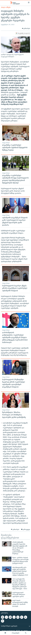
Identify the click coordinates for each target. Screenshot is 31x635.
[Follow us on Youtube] (10, 617)
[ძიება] (25, 633)
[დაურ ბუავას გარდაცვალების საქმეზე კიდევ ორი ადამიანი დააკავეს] (6, 602)
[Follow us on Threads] (21, 617)
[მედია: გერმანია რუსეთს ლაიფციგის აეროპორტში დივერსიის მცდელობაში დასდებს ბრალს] (6, 559)
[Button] (26, 28)
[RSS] (25, 617)
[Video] (5, 633)
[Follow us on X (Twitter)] (6, 617)
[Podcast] (2, 620)
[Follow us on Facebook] (2, 617)
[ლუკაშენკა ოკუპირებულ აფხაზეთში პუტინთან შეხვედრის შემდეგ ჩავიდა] (15, 132)
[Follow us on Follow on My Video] (14, 617)
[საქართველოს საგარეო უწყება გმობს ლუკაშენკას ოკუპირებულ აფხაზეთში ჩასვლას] (15, 273)
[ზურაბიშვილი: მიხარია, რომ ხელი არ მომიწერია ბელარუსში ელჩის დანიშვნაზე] (15, 400)
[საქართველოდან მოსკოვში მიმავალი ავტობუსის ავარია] (6, 594)
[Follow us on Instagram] (17, 617)
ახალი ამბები (5, 7)
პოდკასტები (15, 633)
